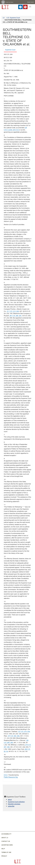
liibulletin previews (14, 804)
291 (20, 316)
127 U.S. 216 (22, 731)
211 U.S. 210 (11, 311)
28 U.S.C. (16, 130)
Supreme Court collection (16, 802)
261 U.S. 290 (14, 316)
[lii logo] (4, 7)
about (10, 799)
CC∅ (5, 775)
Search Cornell (30, 2)
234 (28, 731)
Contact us (5, 841)
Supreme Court (10, 50)
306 (18, 736)
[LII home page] (17, 861)
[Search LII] (25, 7)
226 (17, 311)
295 (11, 742)
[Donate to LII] (20, 7)
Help (3, 849)
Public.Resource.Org (11, 777)
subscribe (11, 806)
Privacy (4, 856)
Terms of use (6, 852)
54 (7, 751)
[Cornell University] (3, 2)
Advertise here (7, 845)
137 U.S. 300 (12, 736)
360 (8, 747)
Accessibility (6, 834)
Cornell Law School (9, 2)
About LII (4, 837)
